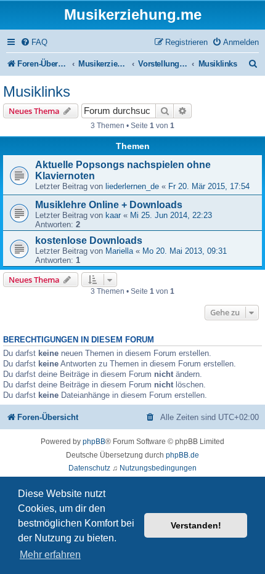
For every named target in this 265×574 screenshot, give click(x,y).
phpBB (94, 441)
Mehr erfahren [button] (50, 554)
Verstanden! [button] (196, 525)
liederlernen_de (132, 186)
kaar (113, 215)
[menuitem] (33, 42)
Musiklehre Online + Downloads (108, 205)
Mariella (119, 251)
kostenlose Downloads (88, 240)
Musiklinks (36, 91)
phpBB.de (182, 455)
